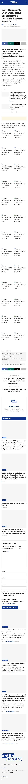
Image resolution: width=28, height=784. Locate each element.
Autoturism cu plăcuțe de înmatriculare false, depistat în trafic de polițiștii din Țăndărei (14, 664)
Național (5, 626)
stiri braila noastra (14, 362)
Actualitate (6, 730)
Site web (4, 585)
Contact (11, 772)
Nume (4, 571)
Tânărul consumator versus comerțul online (13, 364)
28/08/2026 (4, 507)
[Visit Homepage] (14, 2)
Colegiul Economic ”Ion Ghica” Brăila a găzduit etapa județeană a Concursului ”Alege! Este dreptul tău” (12, 355)
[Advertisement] (14, 118)
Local (6, 7)
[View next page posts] (15, 112)
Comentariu (5, 551)
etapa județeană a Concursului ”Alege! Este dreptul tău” (13, 359)
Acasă (3, 7)
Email (4, 578)
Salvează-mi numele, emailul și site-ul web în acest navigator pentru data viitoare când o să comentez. (14, 593)
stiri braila (5, 362)
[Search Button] (25, 2)
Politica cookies (20, 770)
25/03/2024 (6, 26)
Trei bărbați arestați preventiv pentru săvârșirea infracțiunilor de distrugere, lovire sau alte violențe (18, 106)
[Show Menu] (2, 2)
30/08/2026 (12, 101)
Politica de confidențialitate (10, 599)
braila (8, 351)
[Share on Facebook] (5, 43)
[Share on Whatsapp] (11, 43)
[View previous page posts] (12, 112)
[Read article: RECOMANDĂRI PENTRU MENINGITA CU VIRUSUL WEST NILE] (14, 493)
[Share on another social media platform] (23, 43)
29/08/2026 (12, 109)
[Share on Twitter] (17, 43)
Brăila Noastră (13, 24)
